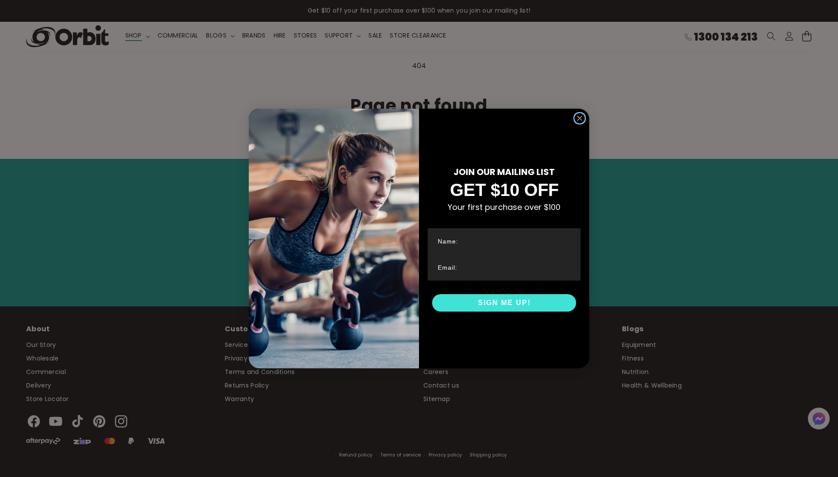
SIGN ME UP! (504, 302)
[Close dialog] (579, 118)
